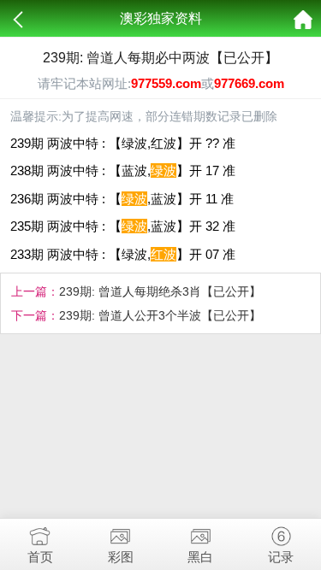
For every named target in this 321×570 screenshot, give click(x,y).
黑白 (200, 556)
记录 (281, 556)
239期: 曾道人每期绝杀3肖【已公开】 (160, 291)
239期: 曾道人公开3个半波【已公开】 (160, 315)
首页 (40, 556)
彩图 (121, 556)
